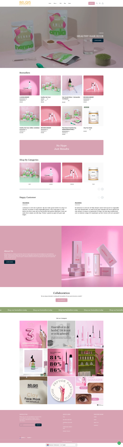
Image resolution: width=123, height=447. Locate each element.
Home (50, 3)
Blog (65, 3)
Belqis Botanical (68, 441)
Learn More (9, 262)
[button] (55, 3)
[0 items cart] (102, 3)
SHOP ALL (91, 3)
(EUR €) (23, 437)
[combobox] (53, 445)
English (29, 437)
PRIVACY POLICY (66, 431)
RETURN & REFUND (67, 419)
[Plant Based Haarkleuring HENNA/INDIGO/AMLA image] (72, 116)
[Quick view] (38, 94)
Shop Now (98, 39)
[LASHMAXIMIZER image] (30, 85)
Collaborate (61, 300)
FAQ (60, 3)
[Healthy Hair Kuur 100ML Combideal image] (30, 116)
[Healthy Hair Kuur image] (51, 85)
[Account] (100, 3)
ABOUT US (96, 422)
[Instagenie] (100, 405)
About (69, 3)
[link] (30, 174)
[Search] (97, 3)
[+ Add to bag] (38, 91)
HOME (95, 416)
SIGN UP (38, 424)
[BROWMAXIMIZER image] (93, 85)
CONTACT (96, 425)
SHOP (95, 419)
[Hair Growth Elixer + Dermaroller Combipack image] (72, 85)
